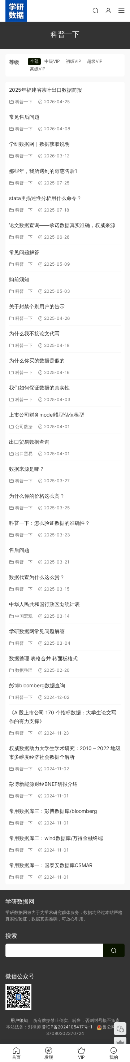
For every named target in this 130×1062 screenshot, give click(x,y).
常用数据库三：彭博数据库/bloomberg (53, 811)
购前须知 (19, 279)
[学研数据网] (16, 11)
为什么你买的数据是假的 (37, 360)
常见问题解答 (24, 252)
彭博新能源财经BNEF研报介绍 (43, 784)
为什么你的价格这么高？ (37, 496)
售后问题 (19, 550)
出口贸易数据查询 (29, 442)
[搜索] (95, 10)
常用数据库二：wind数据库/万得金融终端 (56, 838)
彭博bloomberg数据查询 (37, 685)
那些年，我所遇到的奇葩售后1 (43, 171)
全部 (34, 61)
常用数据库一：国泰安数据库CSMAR (50, 865)
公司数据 (23, 426)
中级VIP (52, 61)
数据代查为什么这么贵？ (37, 577)
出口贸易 (23, 453)
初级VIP (73, 61)
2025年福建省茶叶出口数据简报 (45, 90)
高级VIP (38, 68)
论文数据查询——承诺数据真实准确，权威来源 (62, 225)
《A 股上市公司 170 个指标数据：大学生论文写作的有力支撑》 (62, 716)
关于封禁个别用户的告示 (37, 306)
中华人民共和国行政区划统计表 (44, 604)
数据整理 (23, 670)
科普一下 (23, 101)
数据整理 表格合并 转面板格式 (43, 658)
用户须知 (21, 1020)
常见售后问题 (24, 117)
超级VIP (95, 61)
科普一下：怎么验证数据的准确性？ (49, 523)
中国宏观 (23, 616)
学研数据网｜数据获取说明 (39, 144)
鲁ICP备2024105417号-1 (69, 1027)
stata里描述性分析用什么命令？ (45, 198)
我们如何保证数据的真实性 (39, 387)
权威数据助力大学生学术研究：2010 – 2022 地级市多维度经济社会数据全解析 (65, 752)
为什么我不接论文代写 (34, 333)
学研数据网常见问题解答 (37, 631)
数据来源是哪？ (26, 469)
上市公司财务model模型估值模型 (46, 415)
